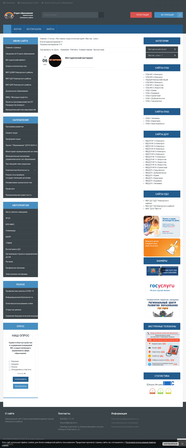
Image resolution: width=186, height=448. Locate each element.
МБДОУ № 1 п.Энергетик (156, 159)
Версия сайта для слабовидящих (59, 3)
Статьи (51, 39)
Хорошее (15, 361)
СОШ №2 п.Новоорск (154, 77)
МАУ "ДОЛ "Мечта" (154, 209)
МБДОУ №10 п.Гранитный (156, 167)
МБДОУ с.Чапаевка (154, 183)
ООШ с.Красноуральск (155, 124)
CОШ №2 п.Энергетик (154, 88)
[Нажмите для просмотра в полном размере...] (55, 66)
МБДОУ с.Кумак (152, 175)
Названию (65, 50)
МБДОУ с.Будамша (154, 181)
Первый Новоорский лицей (157, 80)
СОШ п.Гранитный (153, 96)
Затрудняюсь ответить (21, 370)
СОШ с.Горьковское (154, 101)
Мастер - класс (154, 55)
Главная (43, 39)
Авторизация (167, 15)
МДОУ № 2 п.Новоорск (155, 143)
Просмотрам (98, 50)
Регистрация (142, 15)
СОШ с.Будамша (152, 93)
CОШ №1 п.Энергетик (154, 85)
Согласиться (170, 444)
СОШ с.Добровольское (155, 98)
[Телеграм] (163, 3)
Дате (56, 50)
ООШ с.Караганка (153, 121)
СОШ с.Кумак (151, 90)
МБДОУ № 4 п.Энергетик (156, 165)
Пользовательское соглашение (124, 423)
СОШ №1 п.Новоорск (154, 74)
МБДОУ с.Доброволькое (156, 173)
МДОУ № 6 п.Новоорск (155, 154)
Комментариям (85, 50)
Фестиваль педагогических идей (70, 39)
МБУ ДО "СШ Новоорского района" (160, 206)
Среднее (15, 364)
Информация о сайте (30, 3)
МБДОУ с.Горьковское (155, 170)
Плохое (14, 367)
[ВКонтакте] (168, 3)
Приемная (10, 3)
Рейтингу (74, 50)
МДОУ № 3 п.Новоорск (155, 146)
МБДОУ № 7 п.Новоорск (156, 157)
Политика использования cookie (125, 427)
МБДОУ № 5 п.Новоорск (156, 151)
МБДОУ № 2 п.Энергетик (156, 162)
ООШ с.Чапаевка (153, 118)
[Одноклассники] (174, 3)
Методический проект (157, 49)
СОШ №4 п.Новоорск (154, 82)
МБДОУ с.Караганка (154, 178)
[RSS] (180, 3)
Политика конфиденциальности (125, 419)
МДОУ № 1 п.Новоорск (155, 141)
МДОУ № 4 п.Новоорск (155, 149)
